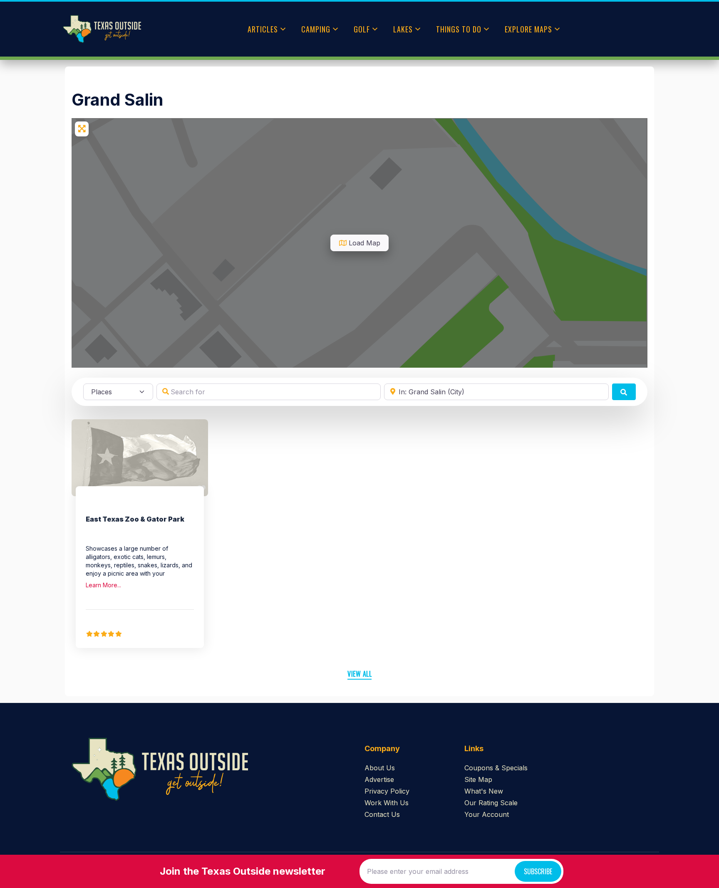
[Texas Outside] (102, 29)
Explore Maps (528, 29)
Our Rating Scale (491, 803)
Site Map (478, 779)
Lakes (403, 29)
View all (359, 674)
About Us (379, 768)
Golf (362, 29)
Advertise (379, 779)
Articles (263, 29)
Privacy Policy (386, 791)
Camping (315, 29)
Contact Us (382, 814)
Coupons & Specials (496, 768)
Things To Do (458, 29)
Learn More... (103, 585)
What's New (483, 791)
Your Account (486, 814)
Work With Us (386, 803)
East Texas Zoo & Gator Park (135, 519)
